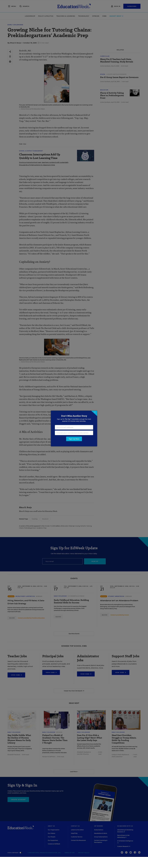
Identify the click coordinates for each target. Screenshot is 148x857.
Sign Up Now (74, 439)
